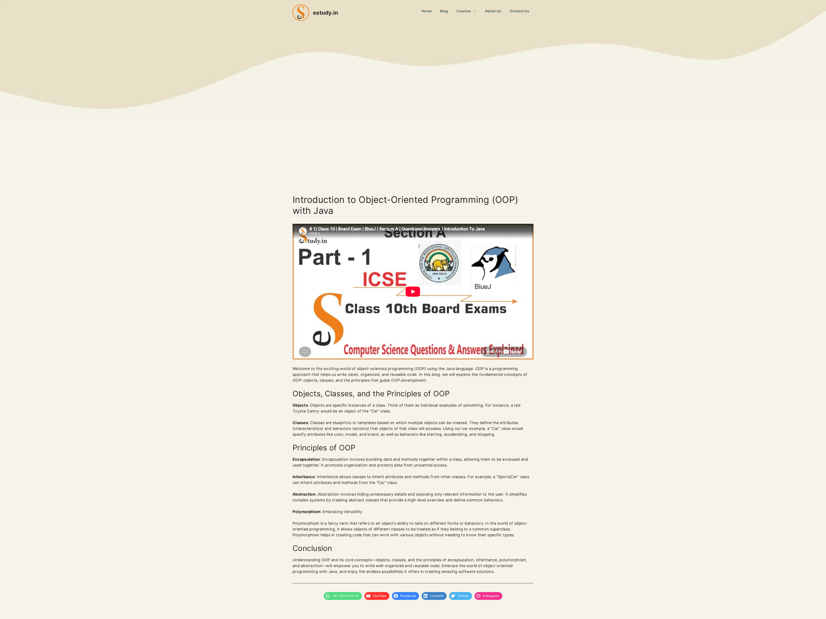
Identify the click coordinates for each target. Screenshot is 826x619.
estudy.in (325, 12)
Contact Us (519, 11)
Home (426, 11)
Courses (463, 11)
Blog (444, 11)
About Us (493, 11)
